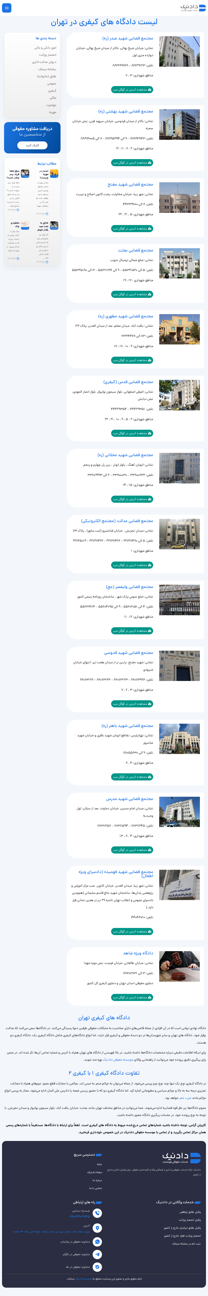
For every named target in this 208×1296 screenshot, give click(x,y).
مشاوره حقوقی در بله (78, 1267)
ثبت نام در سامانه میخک (186, 1244)
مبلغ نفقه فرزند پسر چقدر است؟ (13, 174)
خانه (99, 1164)
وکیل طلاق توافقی (190, 1212)
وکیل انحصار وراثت (190, 1220)
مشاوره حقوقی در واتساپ (75, 1242)
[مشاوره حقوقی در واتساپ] (97, 1242)
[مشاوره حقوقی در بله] (97, 1267)
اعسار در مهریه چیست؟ (43, 174)
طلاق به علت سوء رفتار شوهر (42, 226)
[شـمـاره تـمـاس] (97, 1213)
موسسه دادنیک (83, 1279)
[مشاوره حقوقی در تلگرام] (97, 1254)
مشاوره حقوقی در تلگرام (76, 1254)
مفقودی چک (15, 224)
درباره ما (97, 1180)
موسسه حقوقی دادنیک (118, 1059)
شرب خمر (185, 1098)
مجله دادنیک (94, 1172)
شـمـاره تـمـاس (81, 1211)
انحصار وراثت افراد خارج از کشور (182, 1236)
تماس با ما (95, 1188)
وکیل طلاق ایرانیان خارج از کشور (182, 1228)
